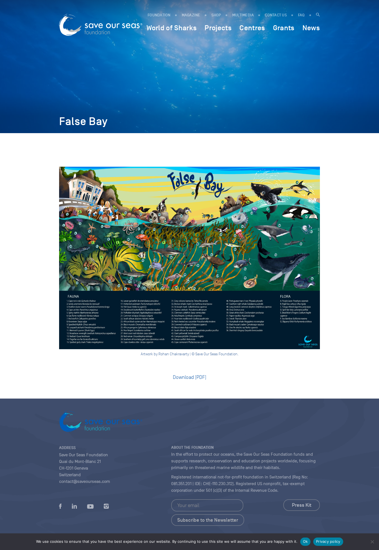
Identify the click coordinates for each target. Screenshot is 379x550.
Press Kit (301, 505)
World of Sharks (171, 27)
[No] (372, 541)
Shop (216, 15)
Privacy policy (328, 541)
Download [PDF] (189, 377)
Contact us (276, 15)
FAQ (301, 15)
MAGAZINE (191, 15)
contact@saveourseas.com (84, 481)
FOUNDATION (159, 15)
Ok (305, 541)
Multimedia (243, 15)
